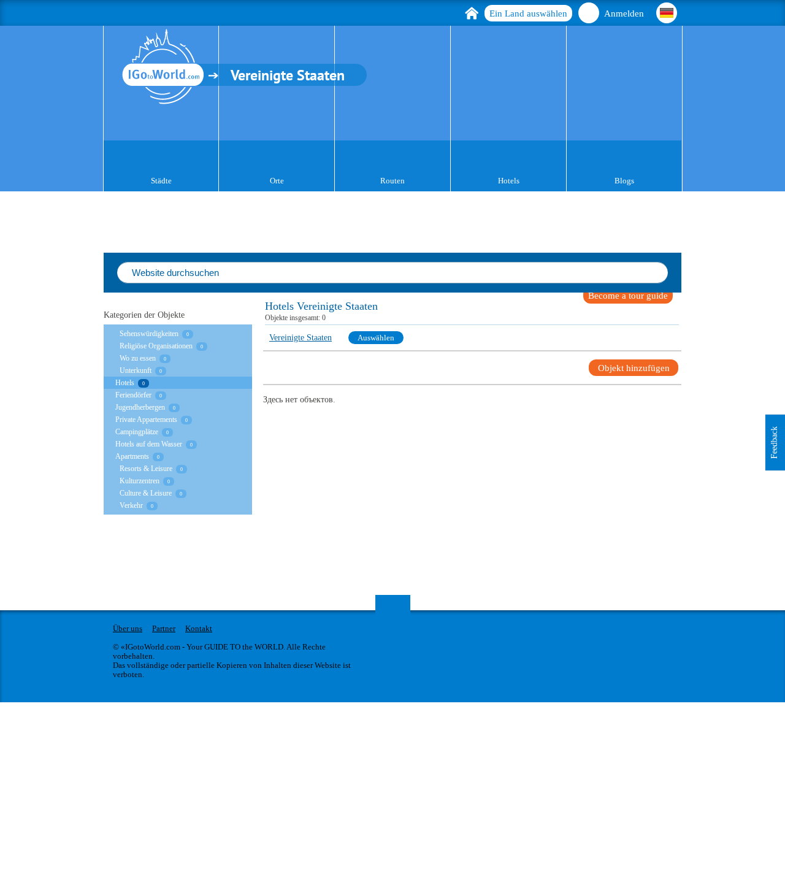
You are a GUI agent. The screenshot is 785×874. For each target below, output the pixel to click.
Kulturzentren (139, 481)
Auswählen (376, 337)
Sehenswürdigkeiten (149, 333)
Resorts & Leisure (146, 468)
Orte (277, 180)
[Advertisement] (368, 788)
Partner (163, 628)
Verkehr (131, 505)
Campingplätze (136, 431)
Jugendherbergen (140, 407)
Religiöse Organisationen (156, 346)
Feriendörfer (133, 395)
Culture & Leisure (146, 493)
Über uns (127, 628)
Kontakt (198, 628)
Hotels (508, 180)
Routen (392, 180)
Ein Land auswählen (528, 13)
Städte (161, 180)
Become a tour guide (628, 296)
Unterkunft (135, 370)
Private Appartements (146, 419)
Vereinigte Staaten (300, 337)
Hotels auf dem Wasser (148, 444)
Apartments (132, 456)
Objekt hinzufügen (634, 368)
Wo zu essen (138, 358)
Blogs (624, 180)
